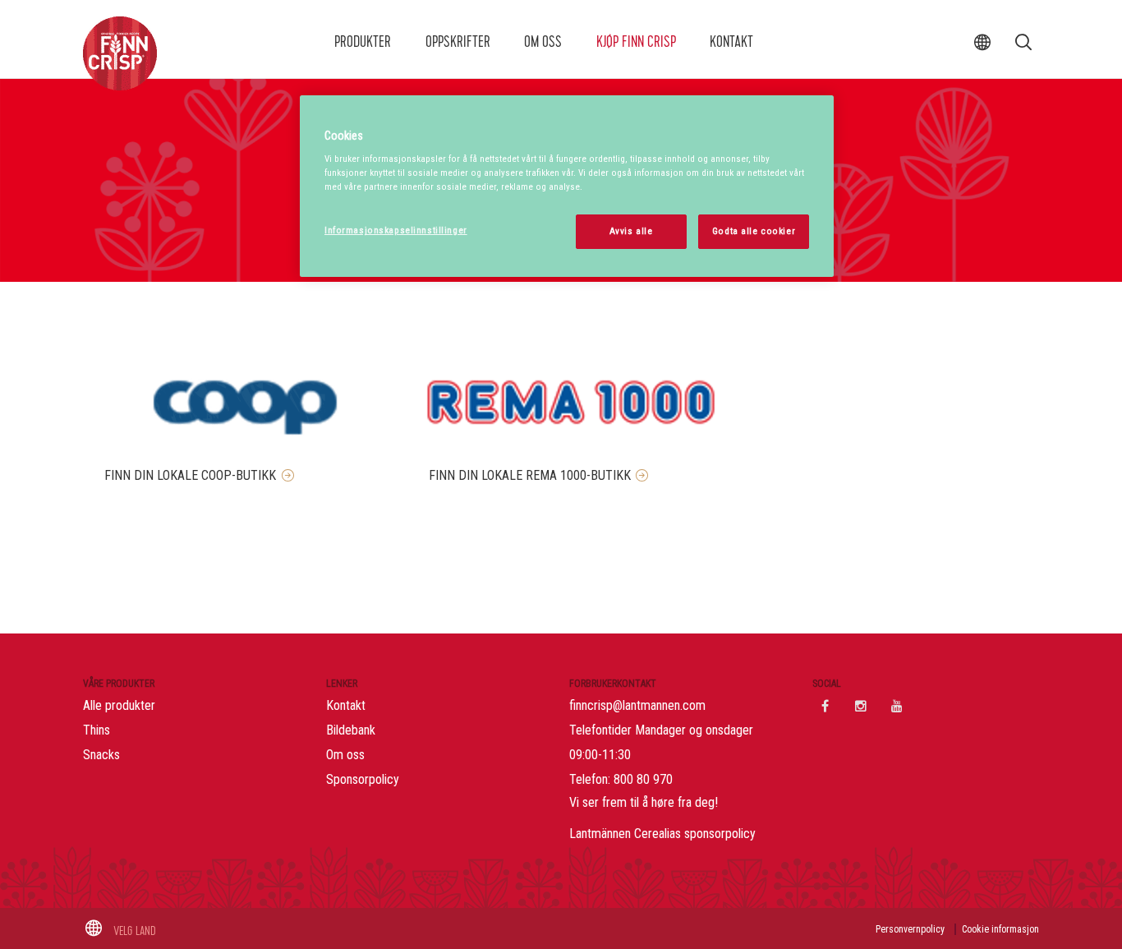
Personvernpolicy (910, 929)
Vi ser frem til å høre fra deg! (643, 802)
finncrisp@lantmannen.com (637, 705)
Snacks (101, 754)
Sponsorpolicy (362, 779)
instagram (860, 705)
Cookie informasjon (1000, 929)
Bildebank (350, 730)
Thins (96, 730)
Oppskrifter (457, 42)
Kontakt (731, 42)
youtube (897, 705)
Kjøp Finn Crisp (636, 42)
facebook (824, 705)
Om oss (543, 42)
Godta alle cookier (753, 231)
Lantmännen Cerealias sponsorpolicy (662, 833)
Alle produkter (119, 705)
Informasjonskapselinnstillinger (395, 230)
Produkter (362, 42)
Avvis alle (631, 231)
